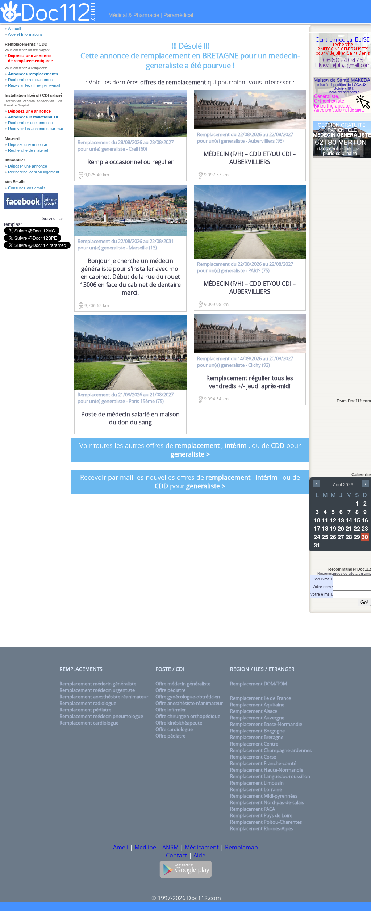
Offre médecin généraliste (182, 683)
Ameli (120, 847)
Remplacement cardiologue (88, 722)
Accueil (14, 28)
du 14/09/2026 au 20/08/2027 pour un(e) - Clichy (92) (245, 361)
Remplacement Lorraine (256, 789)
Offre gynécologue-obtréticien (187, 696)
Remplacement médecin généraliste (97, 683)
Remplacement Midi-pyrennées (263, 796)
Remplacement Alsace (253, 711)
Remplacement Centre (254, 743)
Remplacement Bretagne (256, 737)
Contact (176, 855)
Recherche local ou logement (33, 172)
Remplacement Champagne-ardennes (271, 750)
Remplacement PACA (252, 809)
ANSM (170, 847)
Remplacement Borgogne (257, 730)
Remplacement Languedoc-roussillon (270, 776)
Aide (199, 855)
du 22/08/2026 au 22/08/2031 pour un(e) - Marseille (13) (126, 244)
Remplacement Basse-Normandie (266, 724)
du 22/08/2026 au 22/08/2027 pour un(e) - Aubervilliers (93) (245, 137)
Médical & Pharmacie (133, 15)
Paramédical (178, 15)
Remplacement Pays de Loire (261, 815)
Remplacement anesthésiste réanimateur (103, 696)
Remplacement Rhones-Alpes (261, 828)
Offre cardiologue (174, 729)
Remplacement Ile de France (260, 698)
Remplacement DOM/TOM (258, 683)
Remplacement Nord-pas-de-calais (267, 802)
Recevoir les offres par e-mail (34, 85)
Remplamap (241, 847)
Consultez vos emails (27, 188)
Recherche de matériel (28, 150)
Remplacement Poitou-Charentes (266, 822)
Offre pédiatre (170, 690)
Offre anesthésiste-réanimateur (189, 703)
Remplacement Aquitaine (257, 704)
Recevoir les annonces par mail (35, 128)
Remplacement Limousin (257, 783)
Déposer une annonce (27, 144)
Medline (145, 847)
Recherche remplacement (31, 79)
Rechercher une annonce (30, 123)
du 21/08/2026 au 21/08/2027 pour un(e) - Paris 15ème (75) (126, 397)
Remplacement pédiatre (85, 709)
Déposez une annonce (29, 111)
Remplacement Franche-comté (263, 763)
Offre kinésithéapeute (178, 722)
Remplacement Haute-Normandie (266, 770)
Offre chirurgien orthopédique (187, 716)
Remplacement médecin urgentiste (97, 690)
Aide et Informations (25, 34)
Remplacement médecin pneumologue (101, 716)
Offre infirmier (170, 709)
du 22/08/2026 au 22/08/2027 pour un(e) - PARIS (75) (245, 267)
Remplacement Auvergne (257, 717)
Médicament (202, 847)
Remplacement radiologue (87, 703)
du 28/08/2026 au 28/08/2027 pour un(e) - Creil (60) (126, 145)
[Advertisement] (342, 274)
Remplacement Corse (253, 756)
